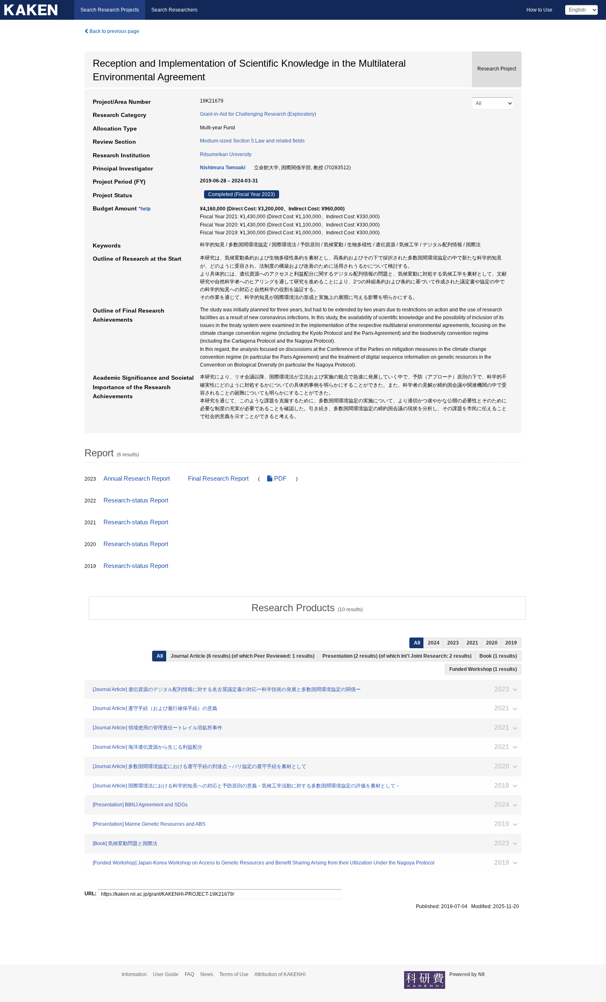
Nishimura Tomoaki (222, 168)
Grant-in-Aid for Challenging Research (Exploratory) (258, 114)
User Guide (166, 974)
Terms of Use (234, 974)
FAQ (189, 974)
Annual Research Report (136, 478)
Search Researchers (174, 10)
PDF (279, 478)
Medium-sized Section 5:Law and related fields (252, 141)
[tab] (307, 607)
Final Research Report (218, 478)
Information (134, 974)
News (206, 974)
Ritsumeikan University (225, 154)
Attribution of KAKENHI (279, 974)
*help (144, 209)
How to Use (539, 10)
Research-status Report (135, 500)
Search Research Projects (109, 10)
